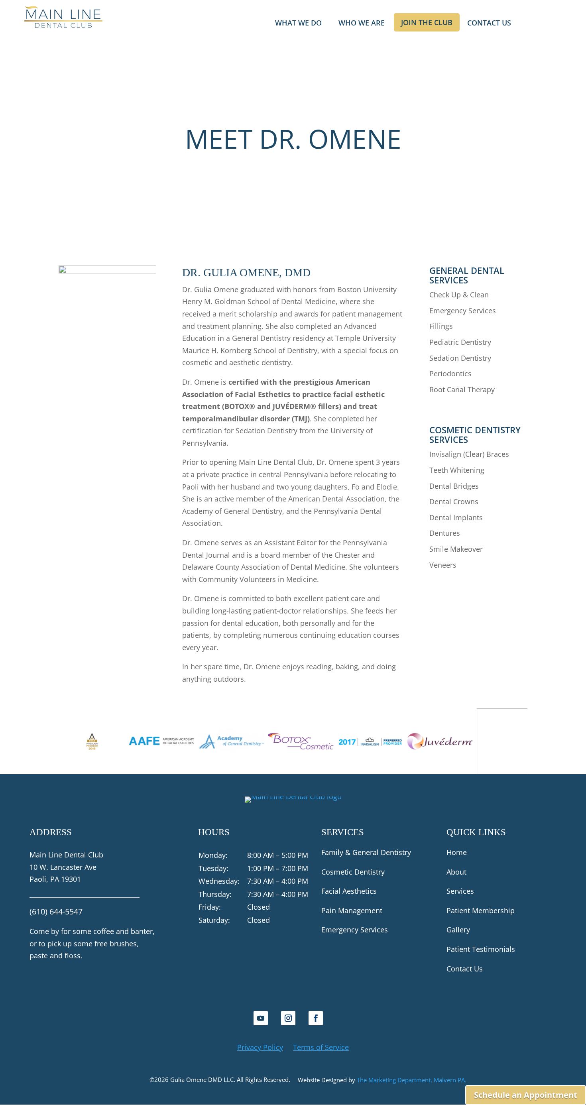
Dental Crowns (453, 501)
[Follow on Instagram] (288, 1018)
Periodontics (450, 373)
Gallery (458, 929)
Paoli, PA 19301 (55, 879)
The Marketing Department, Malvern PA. (411, 1080)
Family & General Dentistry (366, 852)
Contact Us (489, 24)
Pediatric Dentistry (460, 342)
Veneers (442, 565)
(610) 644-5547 (56, 911)
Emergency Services (462, 310)
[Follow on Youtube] (261, 1018)
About (456, 872)
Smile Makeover (456, 549)
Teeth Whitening (456, 470)
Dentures (444, 533)
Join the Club (426, 22)
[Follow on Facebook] (316, 1018)
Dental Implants (456, 517)
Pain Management (351, 910)
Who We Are (361, 24)
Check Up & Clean (459, 294)
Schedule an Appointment (525, 1094)
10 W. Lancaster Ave (62, 867)
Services (460, 891)
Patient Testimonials (480, 949)
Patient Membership (480, 910)
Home (456, 852)
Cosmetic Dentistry (353, 872)
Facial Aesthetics (349, 891)
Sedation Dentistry (460, 358)
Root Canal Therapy (462, 389)
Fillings (441, 326)
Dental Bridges (454, 486)
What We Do (298, 24)
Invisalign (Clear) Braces (469, 454)
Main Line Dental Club (66, 854)
